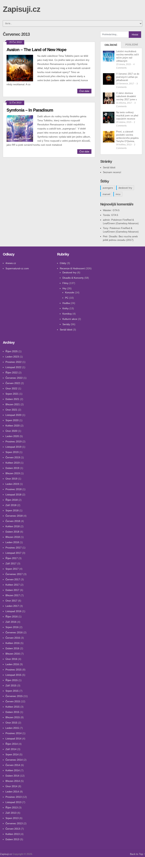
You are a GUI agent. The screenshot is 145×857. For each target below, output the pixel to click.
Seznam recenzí (112, 172)
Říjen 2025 (11, 351)
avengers (108, 187)
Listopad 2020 (13, 415)
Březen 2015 (12, 717)
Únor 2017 (11, 600)
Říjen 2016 (11, 616)
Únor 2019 (11, 478)
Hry (64, 288)
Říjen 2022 (11, 372)
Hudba (66, 303)
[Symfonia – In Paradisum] (22, 128)
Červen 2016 (12, 637)
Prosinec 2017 (13, 547)
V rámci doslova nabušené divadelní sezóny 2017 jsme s (126, 96)
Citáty (63, 263)
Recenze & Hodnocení (72, 268)
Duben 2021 (12, 399)
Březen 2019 (12, 473)
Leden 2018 (12, 542)
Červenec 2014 (14, 759)
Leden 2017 (12, 606)
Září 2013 (10, 812)
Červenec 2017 (14, 574)
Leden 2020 (12, 436)
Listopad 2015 (13, 674)
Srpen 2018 (12, 510)
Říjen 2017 (11, 558)
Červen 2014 (12, 765)
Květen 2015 (12, 706)
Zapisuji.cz (21, 9)
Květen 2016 (12, 643)
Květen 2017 (12, 584)
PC (66, 297)
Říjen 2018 (11, 499)
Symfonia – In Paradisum (30, 110)
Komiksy (67, 313)
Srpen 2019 (12, 452)
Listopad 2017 (13, 552)
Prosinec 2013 (13, 796)
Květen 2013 (12, 834)
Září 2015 (10, 685)
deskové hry (125, 187)
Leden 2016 (12, 664)
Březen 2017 (12, 595)
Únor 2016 (11, 659)
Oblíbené (111, 44)
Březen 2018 (12, 537)
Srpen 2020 (12, 420)
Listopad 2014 (13, 738)
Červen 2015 (12, 701)
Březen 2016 (12, 653)
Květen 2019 (12, 462)
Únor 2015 (11, 722)
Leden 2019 (12, 484)
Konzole (69, 292)
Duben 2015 (12, 712)
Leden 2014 (12, 791)
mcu (118, 194)
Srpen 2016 (12, 627)
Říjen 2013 (11, 807)
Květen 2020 (12, 425)
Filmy (65, 283)
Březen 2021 (12, 404)
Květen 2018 (12, 526)
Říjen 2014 (11, 743)
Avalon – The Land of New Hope (36, 49)
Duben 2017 (12, 590)
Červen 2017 (12, 579)
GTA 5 (116, 210)
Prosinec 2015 (13, 669)
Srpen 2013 (12, 818)
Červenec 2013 (14, 823)
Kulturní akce (69, 319)
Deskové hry (69, 272)
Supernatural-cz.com (17, 268)
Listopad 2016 (13, 611)
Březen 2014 (12, 781)
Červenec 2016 (14, 632)
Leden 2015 (12, 728)
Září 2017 (10, 563)
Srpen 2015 (12, 690)
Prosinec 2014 (13, 733)
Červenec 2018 (14, 515)
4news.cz (10, 263)
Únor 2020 (11, 430)
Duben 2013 (12, 839)
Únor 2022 (11, 388)
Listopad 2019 (13, 446)
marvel (106, 194)
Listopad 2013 (13, 802)
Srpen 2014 (12, 754)
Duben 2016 (12, 648)
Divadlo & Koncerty (73, 277)
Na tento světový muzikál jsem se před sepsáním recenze (127, 115)
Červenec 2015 (14, 696)
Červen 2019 (12, 457)
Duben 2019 (12, 468)
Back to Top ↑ (137, 854)
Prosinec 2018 (13, 489)
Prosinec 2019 (13, 441)
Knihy (65, 308)
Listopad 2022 (13, 367)
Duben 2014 (12, 775)
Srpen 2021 (12, 393)
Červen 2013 (12, 828)
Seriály (66, 324)
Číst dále (84, 91)
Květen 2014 (12, 770)
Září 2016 (10, 621)
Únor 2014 (11, 786)
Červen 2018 (12, 521)
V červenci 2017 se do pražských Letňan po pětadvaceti (127, 77)
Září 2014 (10, 749)
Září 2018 (10, 505)
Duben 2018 (12, 531)
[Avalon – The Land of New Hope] (22, 67)
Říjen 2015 (11, 680)
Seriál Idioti (109, 167)
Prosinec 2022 (13, 362)
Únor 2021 (11, 409)
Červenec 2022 (14, 377)
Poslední (131, 44)
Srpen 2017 (12, 568)
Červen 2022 (12, 383)
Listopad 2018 (13, 494)
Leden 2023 (12, 356)
